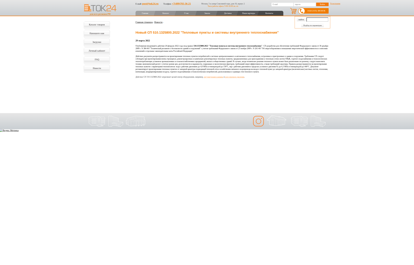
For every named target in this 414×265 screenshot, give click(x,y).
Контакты (269, 13)
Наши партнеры (248, 13)
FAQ (97, 59)
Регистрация (335, 4)
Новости (97, 68)
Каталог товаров (97, 24)
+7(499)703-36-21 (181, 3)
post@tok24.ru (150, 3)
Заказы (207, 13)
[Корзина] (293, 11)
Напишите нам (97, 33)
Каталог (166, 13)
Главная (145, 13)
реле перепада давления (234, 77)
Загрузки (97, 42)
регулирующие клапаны (213, 77)
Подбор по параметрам (312, 25)
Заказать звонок (316, 11)
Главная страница (144, 22)
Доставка (228, 13)
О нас (186, 13)
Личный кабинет (97, 51)
